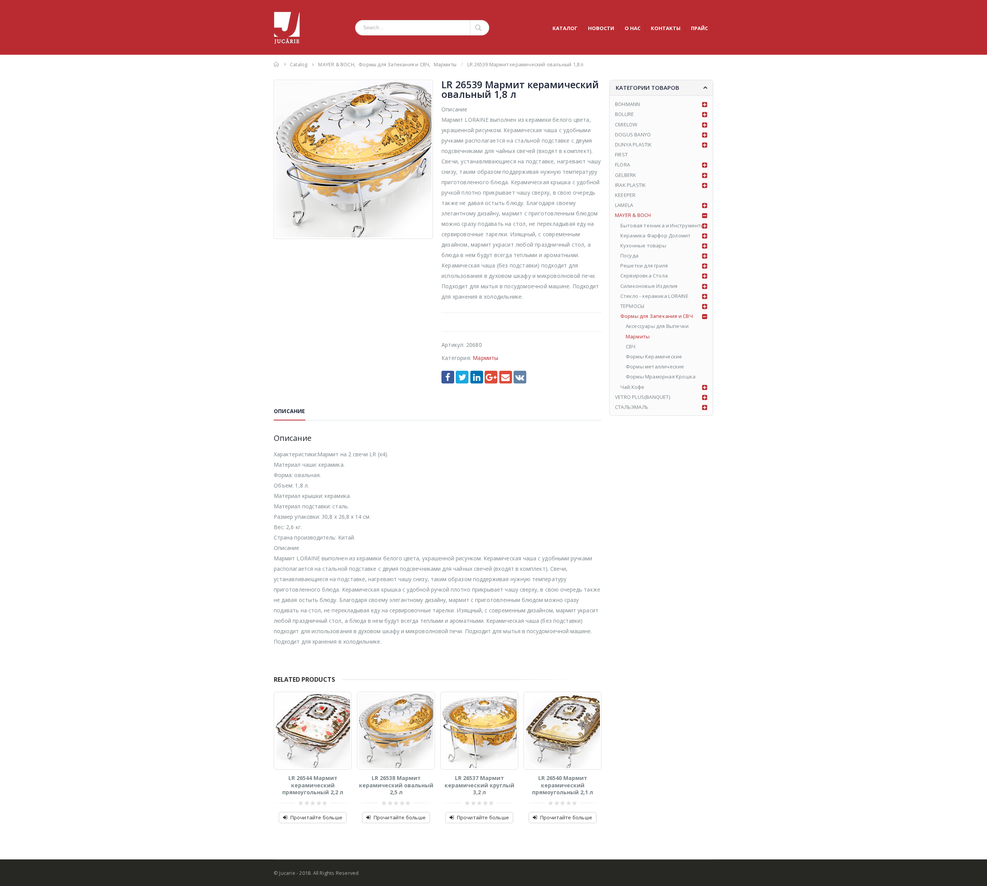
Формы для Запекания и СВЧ (656, 316)
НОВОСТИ (601, 28)
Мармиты (485, 357)
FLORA (622, 164)
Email (505, 377)
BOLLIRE (624, 114)
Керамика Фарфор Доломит (655, 235)
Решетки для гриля (644, 265)
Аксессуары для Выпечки (657, 326)
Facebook (447, 377)
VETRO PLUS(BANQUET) (642, 396)
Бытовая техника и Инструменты (662, 225)
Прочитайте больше (316, 817)
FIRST (621, 154)
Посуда (629, 255)
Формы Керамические (654, 356)
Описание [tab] (289, 411)
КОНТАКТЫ (665, 28)
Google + (491, 377)
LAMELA (624, 205)
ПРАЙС (699, 28)
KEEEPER (625, 195)
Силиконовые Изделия (649, 285)
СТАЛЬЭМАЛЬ (631, 406)
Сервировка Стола (644, 275)
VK (520, 377)
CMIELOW (626, 124)
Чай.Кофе (632, 386)
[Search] (479, 27)
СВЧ (631, 346)
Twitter (462, 377)
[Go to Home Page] (276, 64)
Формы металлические (655, 366)
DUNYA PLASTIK (633, 144)
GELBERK (625, 174)
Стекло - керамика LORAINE (654, 296)
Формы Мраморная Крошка (661, 376)
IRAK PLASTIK (630, 185)
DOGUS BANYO (633, 134)
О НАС (632, 28)
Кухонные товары (643, 245)
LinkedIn (476, 377)
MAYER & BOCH (633, 215)
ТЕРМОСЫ (632, 306)
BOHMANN (627, 104)
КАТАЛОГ (565, 28)
